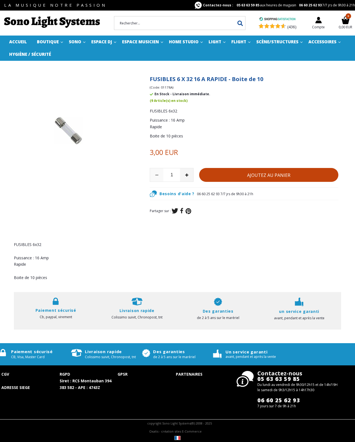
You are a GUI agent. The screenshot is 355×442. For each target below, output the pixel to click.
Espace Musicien (140, 41)
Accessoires (322, 41)
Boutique (48, 41)
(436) (291, 26)
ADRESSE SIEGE (15, 387)
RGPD (65, 374)
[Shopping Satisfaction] (277, 19)
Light (215, 41)
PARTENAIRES (189, 374)
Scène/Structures (277, 41)
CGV (5, 374)
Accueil (18, 41)
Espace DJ (101, 41)
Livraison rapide (103, 351)
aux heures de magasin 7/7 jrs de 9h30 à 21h (279, 5)
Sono (75, 41)
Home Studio (184, 41)
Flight (238, 41)
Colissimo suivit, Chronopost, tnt (137, 317)
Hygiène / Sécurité (30, 54)
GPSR (123, 374)
